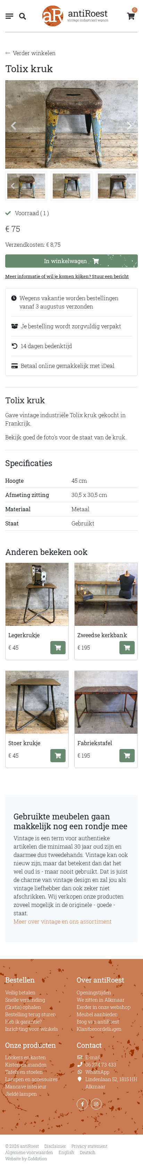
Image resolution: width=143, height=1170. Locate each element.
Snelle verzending (25, 999)
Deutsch (87, 1152)
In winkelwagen (65, 260)
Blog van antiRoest (98, 1021)
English (66, 1152)
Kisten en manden (26, 1064)
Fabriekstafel (94, 743)
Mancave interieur (26, 1086)
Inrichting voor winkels (31, 1029)
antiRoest (75, 16)
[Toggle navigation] (9, 16)
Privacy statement (89, 1146)
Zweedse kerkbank (102, 635)
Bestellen (20, 979)
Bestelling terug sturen (30, 1014)
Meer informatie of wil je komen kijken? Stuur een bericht (67, 276)
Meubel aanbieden (97, 1014)
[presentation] (13, 126)
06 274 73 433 (100, 1064)
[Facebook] (82, 1104)
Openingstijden (94, 992)
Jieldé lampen (21, 1094)
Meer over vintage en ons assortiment (63, 921)
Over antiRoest (100, 979)
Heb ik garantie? (23, 1021)
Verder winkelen (34, 53)
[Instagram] (96, 1104)
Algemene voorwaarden (29, 1152)
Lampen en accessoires (31, 1079)
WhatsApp (97, 1072)
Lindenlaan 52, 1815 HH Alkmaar (111, 1083)
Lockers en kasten (25, 1057)
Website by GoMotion (26, 1158)
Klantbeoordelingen (99, 1029)
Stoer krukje (24, 743)
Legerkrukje (24, 635)
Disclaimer (55, 1146)
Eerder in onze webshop (104, 1007)
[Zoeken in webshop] (21, 16)
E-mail (93, 1057)
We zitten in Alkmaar (101, 999)
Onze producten (30, 1045)
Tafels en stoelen (24, 1072)
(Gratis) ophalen (23, 1007)
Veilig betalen (20, 992)
